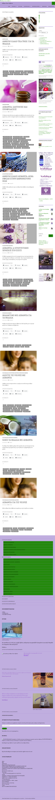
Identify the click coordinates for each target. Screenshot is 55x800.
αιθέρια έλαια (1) (43, 42)
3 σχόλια (10, 504)
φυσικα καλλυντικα (10, 345)
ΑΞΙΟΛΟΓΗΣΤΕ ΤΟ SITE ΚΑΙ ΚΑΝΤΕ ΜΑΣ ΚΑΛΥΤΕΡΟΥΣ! (13, 767)
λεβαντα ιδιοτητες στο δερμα (22, 146)
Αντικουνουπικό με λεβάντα (9, 584)
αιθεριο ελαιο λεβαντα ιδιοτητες (9, 210)
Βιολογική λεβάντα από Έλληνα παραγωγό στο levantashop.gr (46, 124)
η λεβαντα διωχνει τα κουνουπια (24, 139)
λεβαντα (10, 141)
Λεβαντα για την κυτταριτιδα (9, 566)
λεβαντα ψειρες (6, 284)
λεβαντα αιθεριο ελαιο (15, 216)
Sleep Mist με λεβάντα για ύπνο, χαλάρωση (45, 121)
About (3, 761)
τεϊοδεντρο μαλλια (19, 71)
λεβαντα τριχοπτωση (16, 409)
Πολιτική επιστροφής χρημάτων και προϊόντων (12, 773)
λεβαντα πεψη (6, 213)
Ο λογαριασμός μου (6, 779)
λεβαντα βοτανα (7, 285)
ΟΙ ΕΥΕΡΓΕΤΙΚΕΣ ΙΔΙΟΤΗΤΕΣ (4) (43, 38)
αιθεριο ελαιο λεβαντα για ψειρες (9, 406)
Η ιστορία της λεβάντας (7, 539)
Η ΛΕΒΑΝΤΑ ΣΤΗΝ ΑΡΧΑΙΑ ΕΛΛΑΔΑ (9, 547)
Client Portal (4, 763)
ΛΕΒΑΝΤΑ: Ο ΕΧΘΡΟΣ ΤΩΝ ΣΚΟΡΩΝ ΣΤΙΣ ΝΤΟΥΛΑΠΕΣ (13, 775)
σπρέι (4, 345)
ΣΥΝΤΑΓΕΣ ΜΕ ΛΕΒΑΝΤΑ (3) (45, 41)
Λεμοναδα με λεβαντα (7, 594)
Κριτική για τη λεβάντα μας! (8, 649)
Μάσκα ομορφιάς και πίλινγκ (9, 569)
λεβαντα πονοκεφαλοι (25, 213)
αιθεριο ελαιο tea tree (19, 74)
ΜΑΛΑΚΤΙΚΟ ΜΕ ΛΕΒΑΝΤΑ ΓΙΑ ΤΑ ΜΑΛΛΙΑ (16, 316)
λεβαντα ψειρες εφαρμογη (8, 411)
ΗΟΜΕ (9, 6)
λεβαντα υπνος (13, 214)
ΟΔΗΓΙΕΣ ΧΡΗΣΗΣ (5, 104)
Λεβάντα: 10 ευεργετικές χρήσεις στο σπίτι (15, 249)
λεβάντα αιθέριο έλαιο (8, 408)
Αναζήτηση (41, 233)
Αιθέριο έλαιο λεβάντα (7, 3)
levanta (27, 346)
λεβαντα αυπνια (26, 284)
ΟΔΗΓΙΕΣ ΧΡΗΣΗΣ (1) (44, 43)
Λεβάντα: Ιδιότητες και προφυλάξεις (14, 108)
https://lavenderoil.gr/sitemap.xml (8, 765)
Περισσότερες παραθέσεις (8, 715)
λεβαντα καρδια (30, 218)
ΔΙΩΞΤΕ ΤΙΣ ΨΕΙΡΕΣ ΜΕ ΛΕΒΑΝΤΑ (13, 376)
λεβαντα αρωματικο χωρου (16, 284)
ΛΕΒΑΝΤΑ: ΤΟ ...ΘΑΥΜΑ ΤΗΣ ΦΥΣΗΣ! (9, 777)
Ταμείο (3, 785)
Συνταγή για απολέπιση (8, 581)
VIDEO (43, 62)
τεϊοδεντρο (12, 71)
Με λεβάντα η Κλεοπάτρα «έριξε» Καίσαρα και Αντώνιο (14, 549)
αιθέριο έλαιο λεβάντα (8, 136)
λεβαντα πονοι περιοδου (15, 213)
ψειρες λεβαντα (18, 405)
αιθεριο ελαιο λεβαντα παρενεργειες (10, 139)
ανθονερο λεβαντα (7, 211)
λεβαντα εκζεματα (17, 472)
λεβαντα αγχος (6, 216)
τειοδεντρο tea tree (29, 71)
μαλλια (26, 74)
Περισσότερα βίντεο (43, 106)
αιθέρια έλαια (5, 39)
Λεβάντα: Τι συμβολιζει (8, 544)
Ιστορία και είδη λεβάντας (8, 542)
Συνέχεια (4, 647)
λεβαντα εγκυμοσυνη (24, 143)
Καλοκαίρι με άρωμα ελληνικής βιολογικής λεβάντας (46, 117)
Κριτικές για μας (5, 669)
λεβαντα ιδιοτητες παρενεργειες (9, 146)
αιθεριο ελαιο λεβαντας (21, 210)
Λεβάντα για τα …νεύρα (7, 591)
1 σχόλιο (10, 442)
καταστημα (15, 211)
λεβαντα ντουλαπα (25, 147)
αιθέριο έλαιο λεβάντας (18, 136)
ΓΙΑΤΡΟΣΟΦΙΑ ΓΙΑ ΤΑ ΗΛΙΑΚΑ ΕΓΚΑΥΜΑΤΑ (10, 574)
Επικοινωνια (4, 769)
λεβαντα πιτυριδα (22, 408)
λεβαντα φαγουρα (25, 409)
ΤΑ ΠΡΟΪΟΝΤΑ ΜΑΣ (26, 6)
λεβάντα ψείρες (6, 529)
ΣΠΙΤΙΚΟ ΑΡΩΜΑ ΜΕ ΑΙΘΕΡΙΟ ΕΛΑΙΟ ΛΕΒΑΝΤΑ (11, 559)
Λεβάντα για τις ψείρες (14, 502)
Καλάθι (3, 774)
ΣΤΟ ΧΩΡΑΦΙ (20, 6)
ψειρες (5, 405)
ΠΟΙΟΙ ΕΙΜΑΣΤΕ (5, 598)
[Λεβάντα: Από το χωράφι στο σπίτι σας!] (40, 144)
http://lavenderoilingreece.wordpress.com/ (10, 751)
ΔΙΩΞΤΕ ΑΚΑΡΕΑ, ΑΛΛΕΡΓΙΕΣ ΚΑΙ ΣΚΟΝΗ (10, 586)
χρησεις (10, 279)
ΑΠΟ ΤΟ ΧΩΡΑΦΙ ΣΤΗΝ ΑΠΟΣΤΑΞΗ (9, 786)
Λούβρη (3, 612)
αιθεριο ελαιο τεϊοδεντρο (8, 74)
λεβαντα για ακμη (15, 143)
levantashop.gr (14, 219)
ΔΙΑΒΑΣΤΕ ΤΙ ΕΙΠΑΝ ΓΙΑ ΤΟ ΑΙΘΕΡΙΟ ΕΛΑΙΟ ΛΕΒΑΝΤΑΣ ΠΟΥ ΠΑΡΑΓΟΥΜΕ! (17, 768)
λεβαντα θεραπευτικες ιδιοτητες (19, 144)
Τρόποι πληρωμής (5, 784)
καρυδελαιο (22, 469)
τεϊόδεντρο (6, 71)
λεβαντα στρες (6, 214)
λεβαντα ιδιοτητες (29, 144)
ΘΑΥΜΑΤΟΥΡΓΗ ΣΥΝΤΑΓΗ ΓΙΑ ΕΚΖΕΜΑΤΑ (10, 571)
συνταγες (5, 279)
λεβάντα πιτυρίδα (22, 528)
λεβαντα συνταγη (7, 409)
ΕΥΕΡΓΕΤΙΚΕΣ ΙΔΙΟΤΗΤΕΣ (35, 6)
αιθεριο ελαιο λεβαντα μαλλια (22, 406)
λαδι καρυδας (6, 346)
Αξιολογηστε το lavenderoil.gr (8, 601)
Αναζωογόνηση (6, 564)
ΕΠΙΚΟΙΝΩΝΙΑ (44, 6)
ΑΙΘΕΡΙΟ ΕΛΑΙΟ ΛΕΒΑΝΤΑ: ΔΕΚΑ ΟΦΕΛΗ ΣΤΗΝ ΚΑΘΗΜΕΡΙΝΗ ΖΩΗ (17, 178)
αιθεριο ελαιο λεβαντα (8, 138)
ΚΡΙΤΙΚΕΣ (4, 619)
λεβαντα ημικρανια (7, 144)
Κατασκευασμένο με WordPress (30, 798)
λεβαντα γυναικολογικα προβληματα (10, 218)
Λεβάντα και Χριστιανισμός (9, 552)
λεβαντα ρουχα (16, 141)
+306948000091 (5, 613)
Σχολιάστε (11, 46)
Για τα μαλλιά (5, 372)
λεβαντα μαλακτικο (7, 473)
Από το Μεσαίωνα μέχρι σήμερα (9, 554)
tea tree (5, 75)
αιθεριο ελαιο (30, 72)
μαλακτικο (17, 346)
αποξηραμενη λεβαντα (18, 279)
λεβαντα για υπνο (7, 143)
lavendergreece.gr (5, 743)
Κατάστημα (4, 772)
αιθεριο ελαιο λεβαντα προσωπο (19, 138)
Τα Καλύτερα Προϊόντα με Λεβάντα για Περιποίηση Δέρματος (46, 128)
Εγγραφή (4, 728)
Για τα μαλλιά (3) (43, 40)
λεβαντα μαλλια (17, 147)
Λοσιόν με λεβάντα (7, 579)
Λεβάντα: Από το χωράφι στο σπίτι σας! (45, 147)
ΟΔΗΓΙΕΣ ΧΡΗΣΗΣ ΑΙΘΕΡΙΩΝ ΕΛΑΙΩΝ (9, 603)
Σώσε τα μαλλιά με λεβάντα (17, 439)
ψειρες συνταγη (10, 405)
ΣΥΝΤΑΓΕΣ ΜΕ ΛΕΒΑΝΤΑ (6, 313)
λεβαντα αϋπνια (29, 214)
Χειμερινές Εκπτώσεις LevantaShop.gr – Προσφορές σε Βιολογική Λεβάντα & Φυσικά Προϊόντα (45, 132)
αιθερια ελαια (23, 72)
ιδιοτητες (26, 280)
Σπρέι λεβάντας (6, 589)
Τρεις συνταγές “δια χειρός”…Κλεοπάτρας (11, 562)
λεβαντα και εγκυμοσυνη (8, 147)
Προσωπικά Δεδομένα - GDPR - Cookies (10, 780)
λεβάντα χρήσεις (30, 528)
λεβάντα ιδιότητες (14, 529)
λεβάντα (5, 141)
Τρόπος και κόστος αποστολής (8, 783)
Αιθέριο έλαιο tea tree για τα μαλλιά (18, 42)
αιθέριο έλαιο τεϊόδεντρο (15, 72)
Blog (3, 762)
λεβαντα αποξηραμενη (8, 472)
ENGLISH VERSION (51, 6)
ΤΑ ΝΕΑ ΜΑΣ (14, 6)
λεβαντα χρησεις (24, 141)
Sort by (40, 32)
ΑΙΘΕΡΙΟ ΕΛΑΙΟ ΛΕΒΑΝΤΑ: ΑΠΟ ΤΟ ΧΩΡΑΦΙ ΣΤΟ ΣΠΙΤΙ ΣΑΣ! (14, 766)
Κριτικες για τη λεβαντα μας (8, 596)
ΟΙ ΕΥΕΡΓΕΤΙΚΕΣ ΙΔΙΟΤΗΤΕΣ (7, 174)
